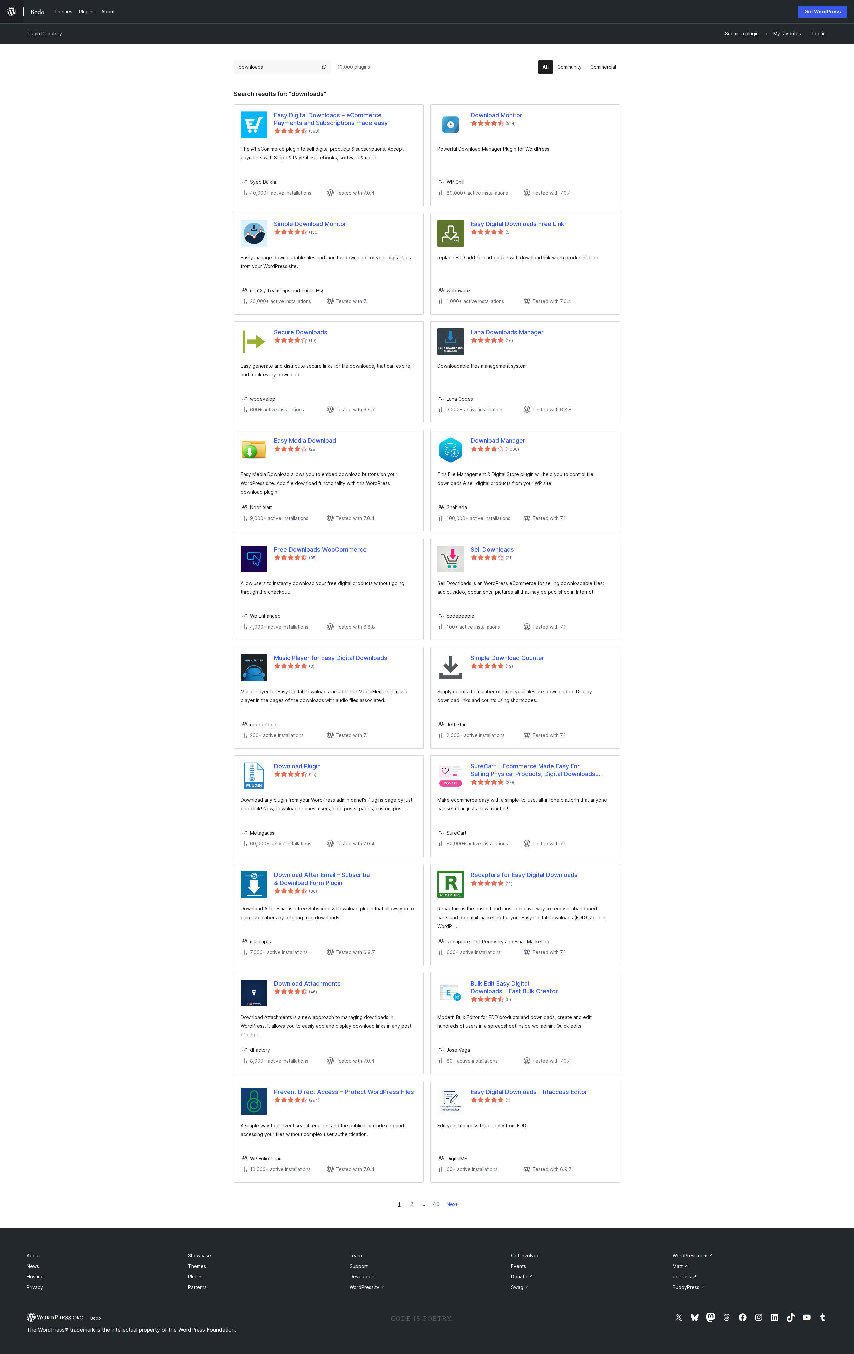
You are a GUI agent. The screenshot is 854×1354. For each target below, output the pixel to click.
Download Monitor (496, 115)
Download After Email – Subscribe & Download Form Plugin (322, 878)
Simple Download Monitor (310, 223)
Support (359, 1266)
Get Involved (525, 1255)
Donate (522, 1276)
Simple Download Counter (507, 657)
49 (436, 1204)
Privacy (35, 1287)
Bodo (95, 1318)
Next (452, 1204)
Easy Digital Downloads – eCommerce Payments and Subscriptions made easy (331, 119)
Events (518, 1266)
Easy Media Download (305, 440)
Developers (363, 1276)
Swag (520, 1287)
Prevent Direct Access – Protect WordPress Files (344, 1091)
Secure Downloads (300, 332)
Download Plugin (297, 766)
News (33, 1266)
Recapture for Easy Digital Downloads (524, 874)
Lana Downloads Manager (507, 332)
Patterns (197, 1287)
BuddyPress (689, 1287)
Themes (197, 1266)
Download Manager (498, 440)
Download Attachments (307, 983)
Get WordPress (822, 11)
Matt (680, 1266)
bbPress (685, 1276)
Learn (356, 1255)
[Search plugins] (324, 67)
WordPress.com (693, 1255)
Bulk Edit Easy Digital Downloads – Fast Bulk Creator (514, 987)
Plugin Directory (44, 33)
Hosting (35, 1276)
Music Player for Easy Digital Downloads (330, 657)
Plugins (196, 1276)
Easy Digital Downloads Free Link (517, 223)
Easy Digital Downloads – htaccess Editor (529, 1091)
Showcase (199, 1255)
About (33, 1255)
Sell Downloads (492, 549)
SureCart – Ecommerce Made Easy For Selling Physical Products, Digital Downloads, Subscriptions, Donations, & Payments (534, 770)
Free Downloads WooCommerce (320, 549)
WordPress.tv (367, 1287)
